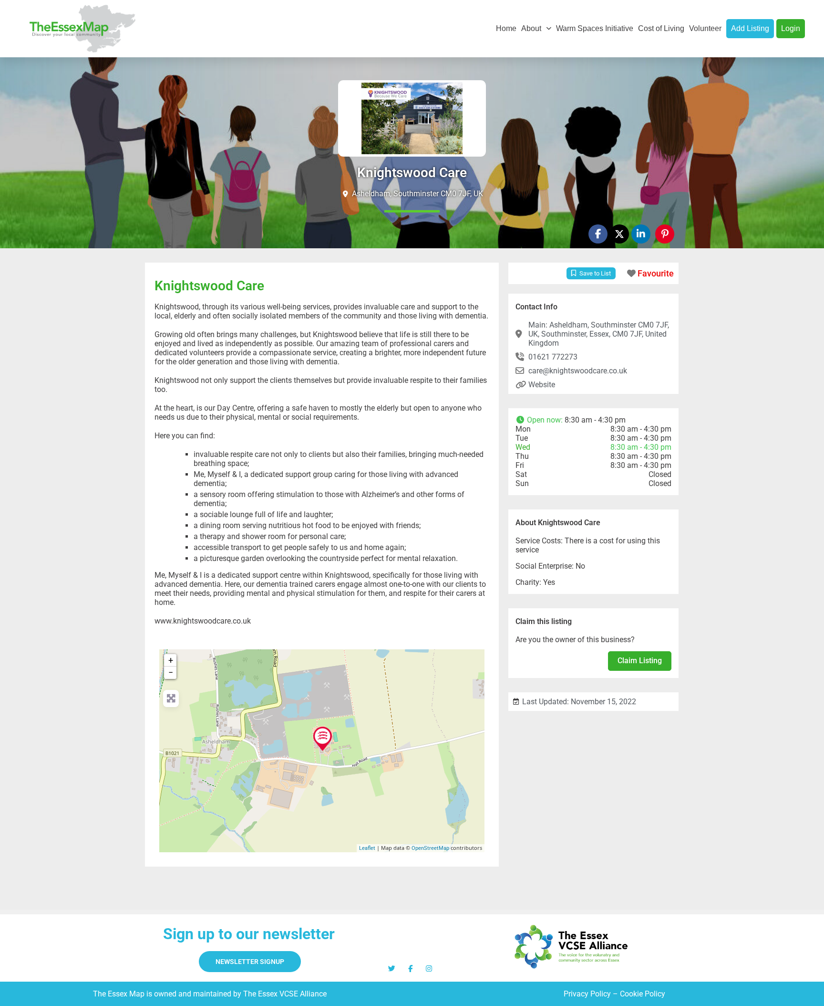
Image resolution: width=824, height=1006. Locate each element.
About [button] (531, 28)
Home (506, 28)
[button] (593, 419)
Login (790, 28)
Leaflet (367, 848)
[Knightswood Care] (322, 739)
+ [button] (170, 660)
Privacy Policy (587, 993)
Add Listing (750, 28)
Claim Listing (640, 660)
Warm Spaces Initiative (594, 28)
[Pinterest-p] (664, 234)
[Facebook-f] (598, 234)
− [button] (170, 672)
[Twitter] (391, 968)
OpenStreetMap (430, 848)
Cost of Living (661, 28)
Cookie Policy (642, 993)
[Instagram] (429, 968)
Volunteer (705, 28)
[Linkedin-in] (640, 234)
